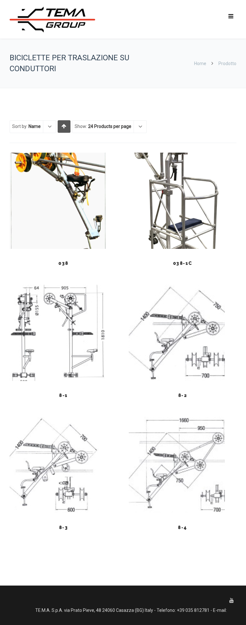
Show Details (63, 233)
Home (200, 63)
